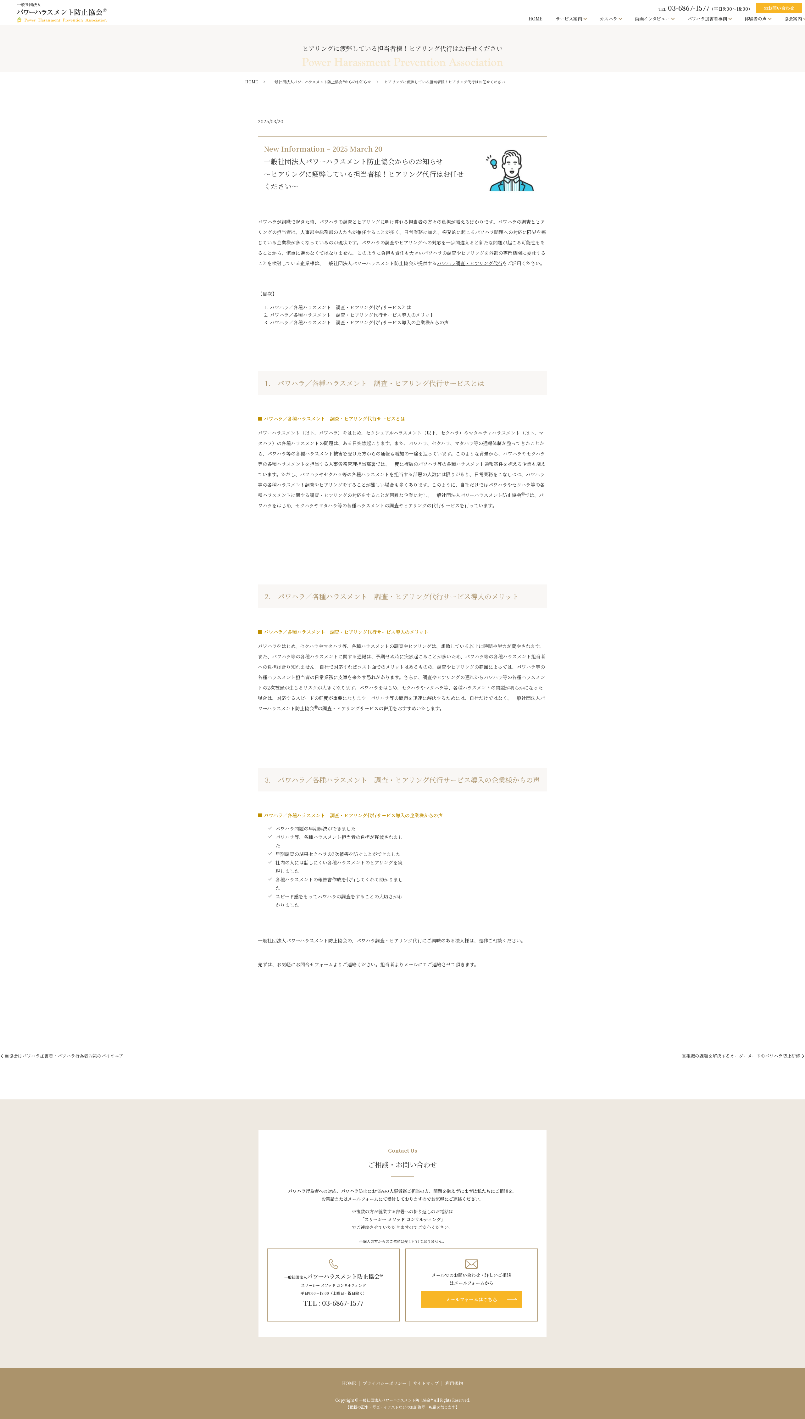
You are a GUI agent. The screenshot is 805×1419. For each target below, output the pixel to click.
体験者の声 (756, 18)
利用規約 (454, 1383)
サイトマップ (426, 1383)
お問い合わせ (778, 8)
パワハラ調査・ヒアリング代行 (469, 263)
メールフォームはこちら (471, 1299)
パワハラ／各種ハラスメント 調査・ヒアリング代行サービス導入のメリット (352, 314)
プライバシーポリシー (385, 1383)
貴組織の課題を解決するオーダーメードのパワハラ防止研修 (741, 1056)
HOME (535, 18)
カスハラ (608, 18)
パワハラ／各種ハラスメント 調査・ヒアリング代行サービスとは (340, 307)
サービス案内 (569, 18)
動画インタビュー (652, 18)
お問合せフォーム (314, 964)
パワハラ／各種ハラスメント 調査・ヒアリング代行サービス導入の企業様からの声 (359, 322)
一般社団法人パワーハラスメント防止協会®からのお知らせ (321, 81)
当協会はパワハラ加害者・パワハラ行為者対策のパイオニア (64, 1056)
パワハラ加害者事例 (707, 18)
